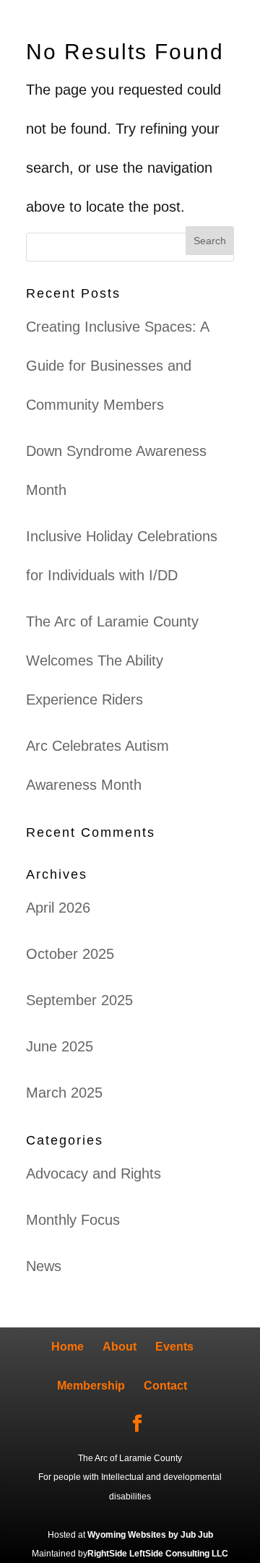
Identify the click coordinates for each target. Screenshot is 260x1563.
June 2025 (59, 1046)
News (43, 1266)
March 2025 (64, 1093)
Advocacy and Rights (93, 1173)
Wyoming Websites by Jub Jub (150, 1535)
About (119, 1346)
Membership (91, 1385)
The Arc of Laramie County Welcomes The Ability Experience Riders (112, 660)
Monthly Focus (73, 1220)
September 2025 (79, 1000)
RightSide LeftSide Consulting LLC (157, 1554)
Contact (165, 1385)
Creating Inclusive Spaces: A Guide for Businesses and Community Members (117, 366)
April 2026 (58, 908)
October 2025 (70, 954)
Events (174, 1346)
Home (67, 1346)
